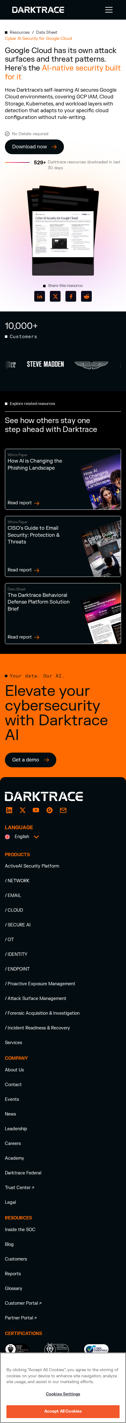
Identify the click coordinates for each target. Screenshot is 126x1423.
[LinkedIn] (9, 810)
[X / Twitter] (22, 810)
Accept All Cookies (63, 1411)
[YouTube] (36, 810)
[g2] (49, 810)
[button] (108, 9)
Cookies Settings (63, 1394)
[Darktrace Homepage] (38, 10)
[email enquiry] (63, 810)
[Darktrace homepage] (51, 796)
